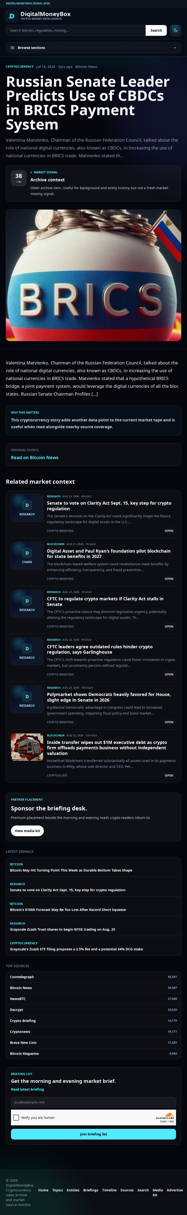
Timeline (109, 1190)
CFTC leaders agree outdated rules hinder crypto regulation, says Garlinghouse (100, 649)
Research (53, 496)
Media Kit (158, 1192)
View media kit (27, 830)
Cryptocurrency (19, 67)
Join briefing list (93, 1134)
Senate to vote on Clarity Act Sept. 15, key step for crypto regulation (109, 505)
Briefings (90, 1190)
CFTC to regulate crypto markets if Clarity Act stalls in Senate (105, 601)
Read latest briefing (27, 1089)
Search (156, 30)
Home (43, 1190)
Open (169, 531)
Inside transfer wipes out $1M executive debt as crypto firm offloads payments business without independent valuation (107, 747)
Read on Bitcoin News (34, 457)
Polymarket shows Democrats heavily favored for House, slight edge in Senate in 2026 (109, 697)
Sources (127, 1190)
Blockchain (56, 544)
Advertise (175, 1190)
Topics (57, 1190)
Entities (73, 1190)
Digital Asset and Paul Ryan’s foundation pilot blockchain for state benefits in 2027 (109, 553)
